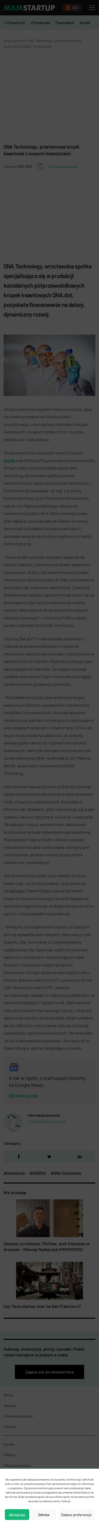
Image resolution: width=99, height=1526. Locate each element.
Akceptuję (17, 1515)
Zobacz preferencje (76, 1515)
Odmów (44, 1515)
